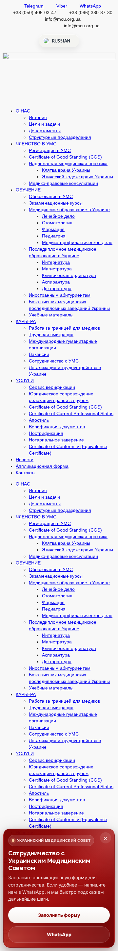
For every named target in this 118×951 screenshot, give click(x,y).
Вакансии (39, 354)
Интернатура (56, 262)
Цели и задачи (44, 124)
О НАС (23, 110)
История (38, 117)
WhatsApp (59, 934)
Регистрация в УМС (50, 150)
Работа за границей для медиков (64, 328)
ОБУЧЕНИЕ (28, 189)
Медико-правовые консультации (63, 183)
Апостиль (39, 420)
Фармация (53, 229)
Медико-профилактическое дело (77, 242)
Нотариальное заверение (56, 439)
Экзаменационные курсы (56, 203)
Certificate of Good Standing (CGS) (65, 157)
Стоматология (57, 222)
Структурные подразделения (60, 137)
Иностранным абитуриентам (59, 295)
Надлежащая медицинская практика (68, 163)
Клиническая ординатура (69, 275)
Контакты (25, 472)
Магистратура (57, 268)
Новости (24, 459)
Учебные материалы (51, 314)
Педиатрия (54, 235)
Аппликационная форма (42, 466)
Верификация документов (57, 426)
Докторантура (56, 288)
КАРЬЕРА (26, 321)
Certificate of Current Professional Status (71, 413)
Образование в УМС (51, 196)
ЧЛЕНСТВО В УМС (36, 143)
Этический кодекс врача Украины (77, 176)
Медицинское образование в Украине (69, 209)
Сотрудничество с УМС (54, 360)
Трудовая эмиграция (51, 334)
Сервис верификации (52, 387)
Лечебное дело (58, 216)
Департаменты (45, 130)
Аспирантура (56, 282)
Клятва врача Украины (66, 170)
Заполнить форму (59, 915)
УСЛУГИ (25, 380)
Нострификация (46, 433)
